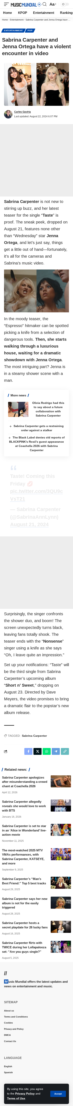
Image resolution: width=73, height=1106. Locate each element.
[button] (58, 1094)
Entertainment (17, 20)
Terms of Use (16, 1098)
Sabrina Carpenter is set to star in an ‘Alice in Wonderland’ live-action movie (24, 830)
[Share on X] (37, 751)
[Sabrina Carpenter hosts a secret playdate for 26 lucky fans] (61, 927)
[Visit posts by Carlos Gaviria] (8, 114)
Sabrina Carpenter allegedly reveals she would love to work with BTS (24, 806)
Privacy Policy (25, 1093)
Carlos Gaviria (22, 111)
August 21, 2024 (29, 524)
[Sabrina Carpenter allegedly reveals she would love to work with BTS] (61, 805)
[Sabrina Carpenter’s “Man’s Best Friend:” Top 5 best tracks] (61, 883)
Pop (30, 30)
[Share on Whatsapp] (47, 751)
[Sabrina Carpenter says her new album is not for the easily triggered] (61, 903)
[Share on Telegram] (56, 751)
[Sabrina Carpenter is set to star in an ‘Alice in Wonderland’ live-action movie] (61, 830)
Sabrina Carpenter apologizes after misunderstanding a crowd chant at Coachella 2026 (24, 782)
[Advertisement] (36, 160)
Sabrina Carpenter (34, 735)
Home (5, 20)
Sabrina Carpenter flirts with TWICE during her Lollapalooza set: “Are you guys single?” (24, 947)
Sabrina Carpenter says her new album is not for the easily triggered (24, 903)
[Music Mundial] (26, 4)
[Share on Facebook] (28, 751)
